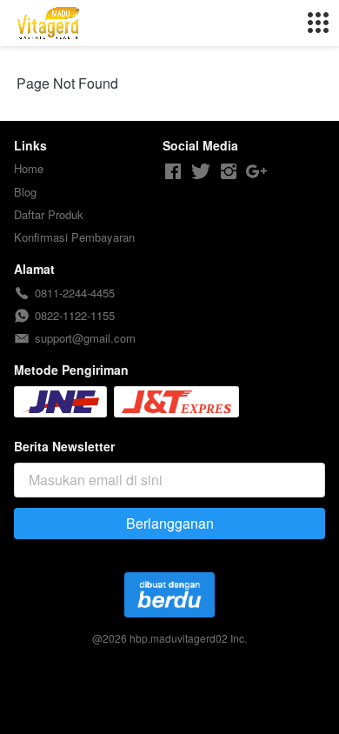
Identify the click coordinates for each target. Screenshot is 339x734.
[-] (173, 172)
